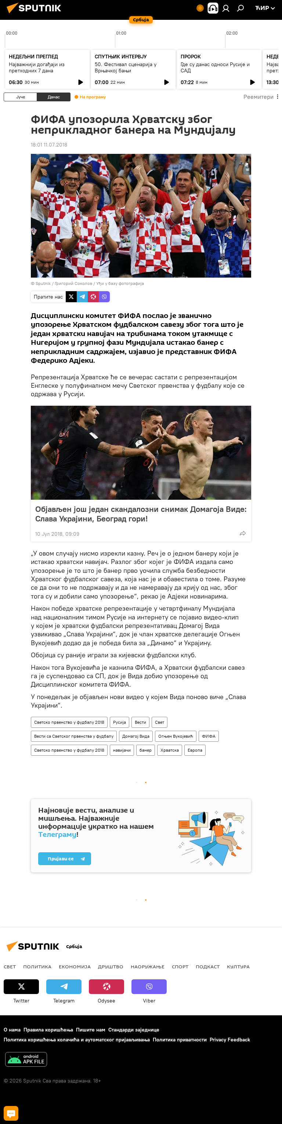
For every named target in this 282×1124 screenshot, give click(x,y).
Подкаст (208, 966)
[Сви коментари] (11, 1113)
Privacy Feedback (230, 1039)
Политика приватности (180, 1039)
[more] (242, 533)
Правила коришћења (48, 1029)
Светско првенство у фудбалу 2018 (69, 722)
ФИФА (209, 736)
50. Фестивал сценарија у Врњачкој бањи (125, 67)
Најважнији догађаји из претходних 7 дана (37, 67)
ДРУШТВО (110, 966)
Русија (119, 722)
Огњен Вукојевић (175, 736)
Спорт (180, 966)
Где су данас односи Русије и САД (215, 67)
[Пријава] (225, 8)
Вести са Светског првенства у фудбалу (73, 736)
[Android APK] (26, 1060)
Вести (140, 722)
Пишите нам (90, 1029)
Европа (195, 750)
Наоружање (147, 966)
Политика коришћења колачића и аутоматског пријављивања (77, 1039)
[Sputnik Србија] (36, 14)
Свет (159, 722)
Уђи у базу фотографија (120, 283)
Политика (37, 966)
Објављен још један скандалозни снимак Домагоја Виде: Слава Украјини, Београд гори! (141, 513)
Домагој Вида (135, 736)
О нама (12, 1029)
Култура (238, 966)
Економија (75, 966)
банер (146, 750)
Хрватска (169, 750)
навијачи (122, 750)
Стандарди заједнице (133, 1029)
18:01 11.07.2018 (49, 144)
